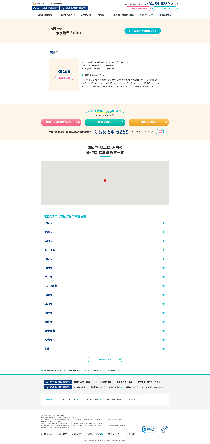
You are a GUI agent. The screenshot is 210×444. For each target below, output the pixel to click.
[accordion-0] (108, 223)
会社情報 (89, 434)
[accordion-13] (108, 339)
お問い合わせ (61, 428)
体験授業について (97, 387)
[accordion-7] (111, 286)
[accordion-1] (108, 232)
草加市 (48, 304)
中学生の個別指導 (65, 14)
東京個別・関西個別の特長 (124, 14)
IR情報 (98, 434)
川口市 (48, 259)
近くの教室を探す (46, 434)
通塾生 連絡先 (165, 14)
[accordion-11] (108, 322)
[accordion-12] (110, 330)
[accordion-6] (108, 277)
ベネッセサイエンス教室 (90, 399)
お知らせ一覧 (76, 434)
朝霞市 (48, 232)
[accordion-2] (108, 241)
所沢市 (48, 313)
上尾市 (48, 223)
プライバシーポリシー (115, 434)
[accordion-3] (110, 250)
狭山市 (48, 295)
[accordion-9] (108, 304)
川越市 (48, 268)
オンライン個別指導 (69, 399)
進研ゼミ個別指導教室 (113, 399)
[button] (105, 181)
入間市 (48, 241)
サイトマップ (131, 434)
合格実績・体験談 (79, 387)
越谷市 (48, 277)
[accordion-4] (108, 259)
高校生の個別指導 (45, 14)
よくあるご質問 (62, 434)
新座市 (48, 322)
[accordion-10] (108, 313)
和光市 (48, 339)
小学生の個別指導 (84, 14)
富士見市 (50, 331)
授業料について (131, 387)
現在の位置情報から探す (144, 30)
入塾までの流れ (114, 387)
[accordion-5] (108, 268)
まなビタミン (132, 399)
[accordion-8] (108, 295)
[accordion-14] (107, 348)
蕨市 (47, 348)
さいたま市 (51, 286)
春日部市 (50, 250)
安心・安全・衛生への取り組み (152, 387)
